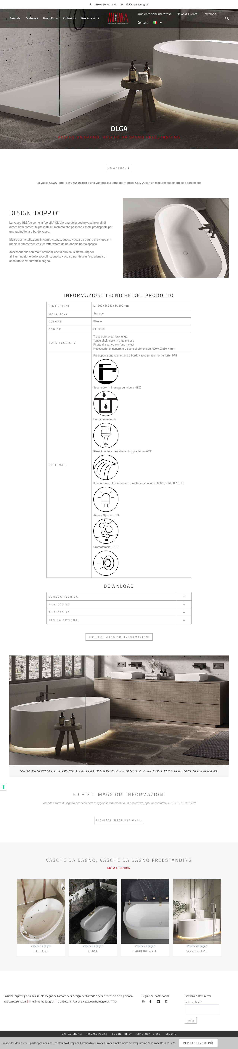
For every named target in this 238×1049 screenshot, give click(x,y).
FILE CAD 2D (59, 604)
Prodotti (48, 18)
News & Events (187, 14)
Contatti (142, 22)
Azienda (15, 18)
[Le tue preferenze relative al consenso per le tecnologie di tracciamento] (3, 786)
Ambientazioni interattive (154, 14)
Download (209, 14)
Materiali (32, 18)
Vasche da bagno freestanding (141, 137)
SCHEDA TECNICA (63, 597)
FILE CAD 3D (59, 612)
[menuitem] (157, 22)
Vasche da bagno (79, 137)
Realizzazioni (90, 18)
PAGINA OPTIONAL (64, 620)
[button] (227, 18)
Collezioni (69, 18)
